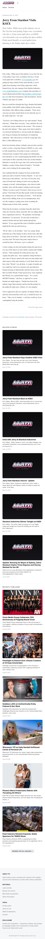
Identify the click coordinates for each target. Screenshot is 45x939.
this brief (21, 317)
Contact (5, 914)
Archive (11, 7)
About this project (8, 897)
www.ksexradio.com (28, 79)
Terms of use (7, 908)
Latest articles (7, 888)
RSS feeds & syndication (10, 894)
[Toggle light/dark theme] (17, 2)
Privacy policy (7, 906)
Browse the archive (9, 891)
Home (5, 7)
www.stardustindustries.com (12, 91)
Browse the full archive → (22, 851)
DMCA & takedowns (9, 911)
